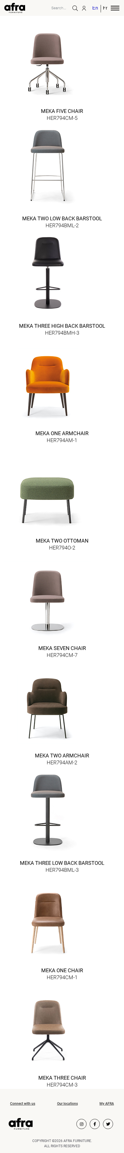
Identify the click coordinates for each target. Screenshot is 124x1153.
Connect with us (22, 1104)
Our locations (67, 1104)
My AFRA (106, 1104)
